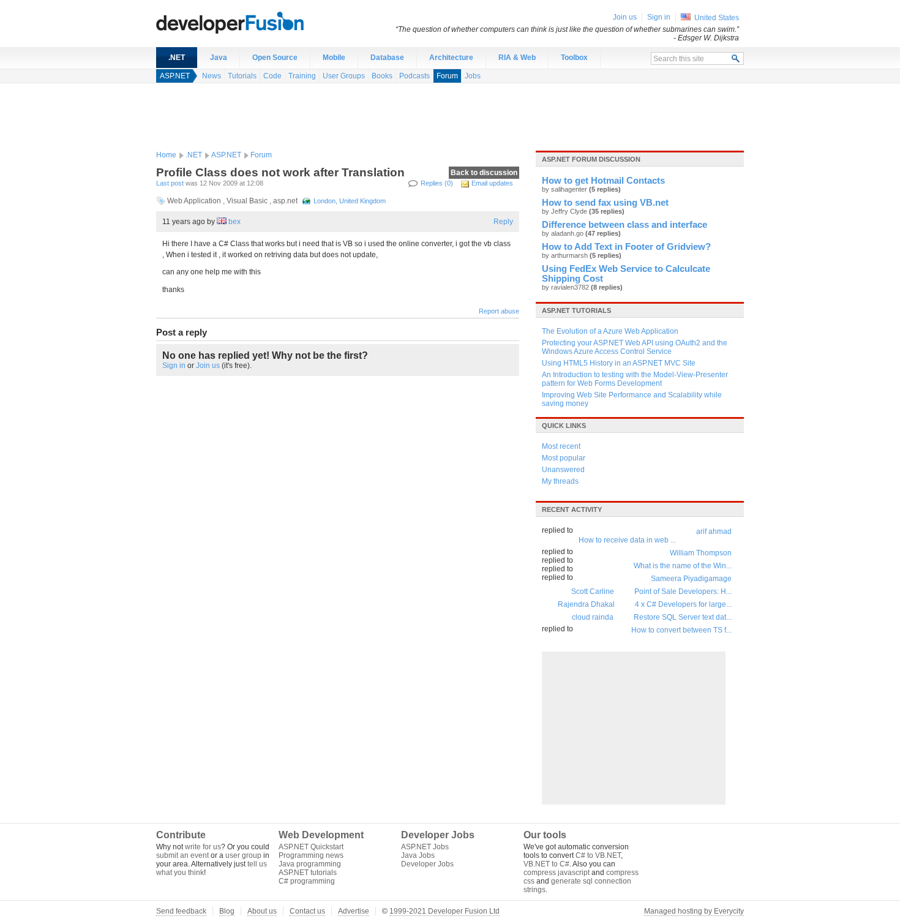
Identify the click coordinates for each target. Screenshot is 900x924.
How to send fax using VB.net (605, 203)
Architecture (451, 57)
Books (382, 76)
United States (716, 17)
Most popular (563, 458)
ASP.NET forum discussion (591, 159)
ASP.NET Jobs (425, 847)
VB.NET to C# (546, 864)
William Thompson (701, 553)
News (211, 76)
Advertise (353, 911)
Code (272, 76)
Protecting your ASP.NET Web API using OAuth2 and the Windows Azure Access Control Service (634, 347)
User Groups (344, 76)
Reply (503, 221)
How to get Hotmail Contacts (603, 181)
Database (387, 57)
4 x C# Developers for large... (683, 604)
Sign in (174, 365)
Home (166, 155)
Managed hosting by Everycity (694, 911)
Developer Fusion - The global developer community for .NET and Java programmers (260, 22)
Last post (170, 183)
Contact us (307, 911)
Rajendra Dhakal (586, 604)
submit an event (182, 855)
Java (218, 57)
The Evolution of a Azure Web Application (610, 331)
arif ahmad (714, 531)
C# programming (307, 881)
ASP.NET (175, 76)
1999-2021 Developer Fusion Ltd (444, 911)
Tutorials (242, 76)
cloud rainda (592, 617)
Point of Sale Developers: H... (683, 591)
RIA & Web (517, 57)
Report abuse (499, 311)
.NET (176, 57)
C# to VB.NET (598, 855)
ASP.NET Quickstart (311, 847)
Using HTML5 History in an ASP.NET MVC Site (619, 363)
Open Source (275, 57)
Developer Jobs (427, 864)
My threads (560, 481)
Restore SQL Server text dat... (683, 617)
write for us (203, 847)
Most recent (561, 446)
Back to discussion (484, 172)
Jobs (473, 76)
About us (262, 911)
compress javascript (556, 872)
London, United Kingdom (349, 201)
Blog (226, 911)
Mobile (334, 57)
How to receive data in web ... (627, 540)
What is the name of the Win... (683, 566)
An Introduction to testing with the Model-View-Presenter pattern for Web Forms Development (635, 379)
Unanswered (563, 469)
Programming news (311, 855)
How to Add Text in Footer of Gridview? (626, 247)
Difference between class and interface (624, 225)
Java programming (310, 864)
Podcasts (414, 76)
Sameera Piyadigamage (691, 578)
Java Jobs (418, 855)
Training (302, 76)
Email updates (492, 183)
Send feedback (181, 911)
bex (234, 221)
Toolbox (574, 57)
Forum (447, 76)
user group (243, 855)
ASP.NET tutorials (576, 310)
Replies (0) (437, 183)
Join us (208, 365)
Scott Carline (592, 591)
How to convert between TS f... (681, 630)
